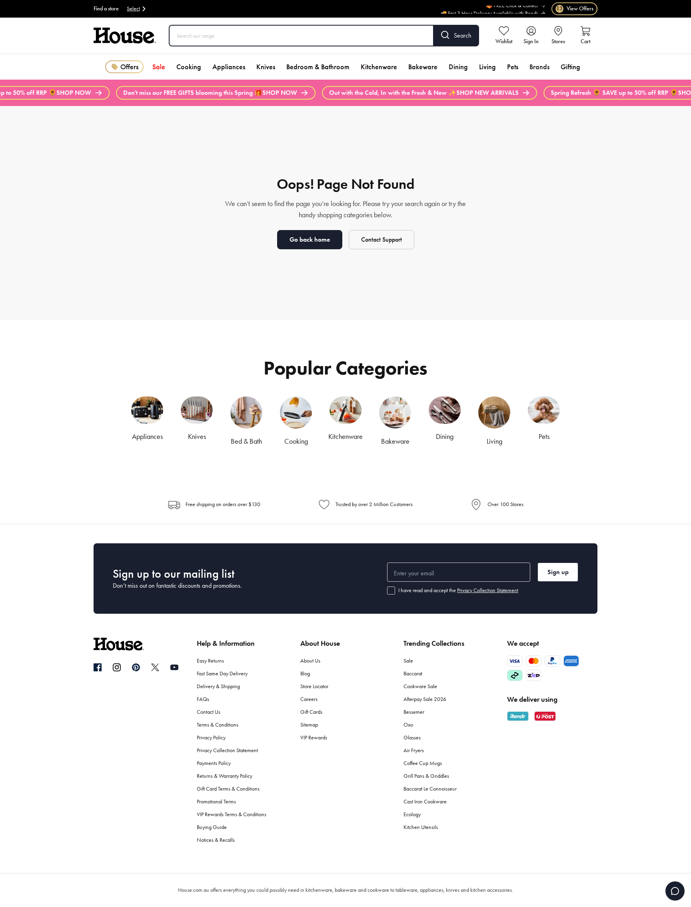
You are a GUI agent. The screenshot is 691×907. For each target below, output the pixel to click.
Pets (512, 66)
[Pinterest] (136, 667)
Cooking (188, 66)
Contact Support (381, 239)
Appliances (228, 66)
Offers (129, 66)
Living (487, 66)
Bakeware (422, 66)
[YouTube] (174, 667)
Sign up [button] (558, 572)
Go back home (310, 239)
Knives (265, 66)
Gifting (570, 66)
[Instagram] (117, 667)
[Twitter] (155, 667)
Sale (158, 66)
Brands (539, 66)
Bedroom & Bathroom (317, 66)
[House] (125, 36)
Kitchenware (379, 66)
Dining (458, 66)
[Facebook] (98, 667)
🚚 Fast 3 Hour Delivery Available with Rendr (489, 11)
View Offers (574, 8)
